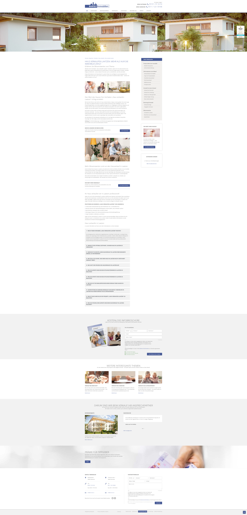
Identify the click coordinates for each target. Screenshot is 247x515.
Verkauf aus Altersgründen (146, 385)
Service (141, 10)
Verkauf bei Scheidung (118, 385)
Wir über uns (133, 10)
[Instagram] (115, 498)
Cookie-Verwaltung (158, 511)
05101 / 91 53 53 (155, 4)
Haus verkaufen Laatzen (103, 511)
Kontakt (149, 10)
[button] (107, 231)
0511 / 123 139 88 (155, 7)
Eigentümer (94, 10)
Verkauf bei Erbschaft (91, 385)
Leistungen (124, 10)
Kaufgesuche (127, 413)
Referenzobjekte (89, 413)
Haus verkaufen (101, 58)
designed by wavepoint (89, 511)
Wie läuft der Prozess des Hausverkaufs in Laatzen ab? (103, 265)
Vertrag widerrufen (142, 511)
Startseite (86, 58)
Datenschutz (128, 511)
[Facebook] (113, 498)
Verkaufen (96, 58)
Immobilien (115, 10)
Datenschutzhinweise (144, 348)
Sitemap (119, 511)
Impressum (134, 511)
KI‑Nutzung (150, 511)
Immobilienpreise (104, 10)
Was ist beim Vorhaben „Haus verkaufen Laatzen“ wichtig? (104, 230)
